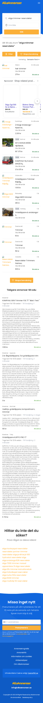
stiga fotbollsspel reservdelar (15, 572)
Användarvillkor (22, 634)
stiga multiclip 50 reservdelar (15, 581)
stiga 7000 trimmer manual (14, 563)
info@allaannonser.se (21, 687)
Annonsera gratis (21, 648)
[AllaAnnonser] (12, 3)
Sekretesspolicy (27, 697)
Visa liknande (20, 71)
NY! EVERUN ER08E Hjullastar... (23, 144)
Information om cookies (21, 656)
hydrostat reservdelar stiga (14, 557)
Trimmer (19, 230)
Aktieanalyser (21, 660)
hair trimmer (20, 68)
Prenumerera (21, 627)
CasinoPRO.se (33, 673)
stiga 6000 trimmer (10, 578)
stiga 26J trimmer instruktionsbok (17, 569)
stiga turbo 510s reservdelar (14, 575)
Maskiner (5, 298)
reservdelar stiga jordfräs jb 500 (16, 554)
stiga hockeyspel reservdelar (15, 548)
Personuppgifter (8, 636)
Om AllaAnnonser (21, 664)
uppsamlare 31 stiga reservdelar (16, 566)
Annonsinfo (21, 652)
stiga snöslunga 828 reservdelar (16, 560)
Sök (21, 32)
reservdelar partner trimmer (15, 551)
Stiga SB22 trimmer (23, 197)
